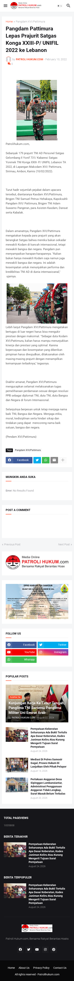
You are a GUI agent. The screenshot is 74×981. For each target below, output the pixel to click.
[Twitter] (37, 460)
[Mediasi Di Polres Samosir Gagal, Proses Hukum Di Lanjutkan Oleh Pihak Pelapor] (17, 765)
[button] (5, 6)
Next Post (64, 544)
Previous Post (12, 544)
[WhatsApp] (46, 460)
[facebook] (20, 949)
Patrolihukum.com (48, 974)
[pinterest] (53, 949)
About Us (24, 967)
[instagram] (45, 949)
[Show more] (63, 460)
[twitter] (28, 949)
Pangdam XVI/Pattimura (30, 21)
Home (9, 21)
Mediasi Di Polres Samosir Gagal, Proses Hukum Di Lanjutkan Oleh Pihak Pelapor (48, 763)
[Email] (54, 460)
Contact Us (59, 967)
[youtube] (37, 949)
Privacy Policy (41, 967)
